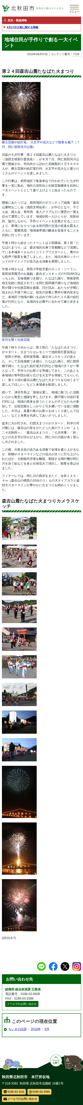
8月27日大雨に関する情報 (22, 27)
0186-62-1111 (16, 1091)
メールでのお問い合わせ (22, 1003)
